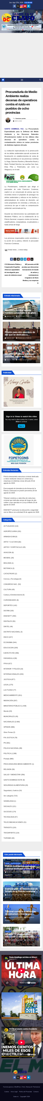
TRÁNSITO (8, 827)
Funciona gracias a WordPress (12, 1087)
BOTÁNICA (8, 568)
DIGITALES (8, 621)
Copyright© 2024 (25, 1096)
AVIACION (7, 552)
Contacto (36, 1091)
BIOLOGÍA (7, 563)
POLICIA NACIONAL (11, 748)
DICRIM (6, 611)
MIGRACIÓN (8, 700)
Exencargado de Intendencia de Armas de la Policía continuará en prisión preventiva (21, 891)
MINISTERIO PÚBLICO (12, 706)
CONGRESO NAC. (11, 584)
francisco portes (21, 118)
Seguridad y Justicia (11, 790)
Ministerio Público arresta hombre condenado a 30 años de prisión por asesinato (20, 313)
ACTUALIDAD (9, 526)
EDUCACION (9, 648)
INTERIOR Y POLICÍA (12, 669)
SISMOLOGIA (9, 801)
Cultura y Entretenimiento (13, 595)
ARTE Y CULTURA (11, 542)
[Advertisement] (21, 55)
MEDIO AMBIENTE (11, 695)
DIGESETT (8, 616)
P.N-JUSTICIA (9, 737)
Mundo (6, 711)
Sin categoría (8, 796)
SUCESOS (8, 812)
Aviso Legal (14, 1091)
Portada (6, 759)
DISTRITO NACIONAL (12, 632)
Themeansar (36, 1087)
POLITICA (7, 753)
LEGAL (6, 685)
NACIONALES (9, 722)
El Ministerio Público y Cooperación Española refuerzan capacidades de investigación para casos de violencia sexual (12, 269)
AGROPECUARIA (10, 531)
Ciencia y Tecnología (11, 579)
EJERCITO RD (9, 653)
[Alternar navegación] (22, 79)
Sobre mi (15, 1096)
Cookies (6, 1091)
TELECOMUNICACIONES (13, 822)
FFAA (6, 663)
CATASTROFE (9, 573)
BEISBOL (7, 558)
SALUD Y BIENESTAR (12, 774)
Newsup (28, 1087)
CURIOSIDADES (10, 600)
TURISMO (7, 838)
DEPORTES (8, 605)
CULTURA (7, 589)
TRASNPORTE (9, 833)
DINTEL (6, 626)
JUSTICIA (7, 679)
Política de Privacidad (25, 1091)
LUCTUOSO (8, 690)
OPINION (7, 727)
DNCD (6, 637)
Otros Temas (8, 732)
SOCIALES (8, 806)
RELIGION (7, 769)
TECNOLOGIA (9, 817)
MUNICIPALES (9, 716)
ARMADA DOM (9, 536)
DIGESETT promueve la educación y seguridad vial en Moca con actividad (20, 936)
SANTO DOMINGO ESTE (13, 780)
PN (5, 743)
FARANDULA (9, 658)
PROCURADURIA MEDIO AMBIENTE (18, 764)
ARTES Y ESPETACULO (13, 547)
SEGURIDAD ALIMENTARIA (14, 785)
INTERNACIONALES (11, 674)
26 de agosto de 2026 (15, 872)
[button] (40, 80)
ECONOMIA (8, 642)
